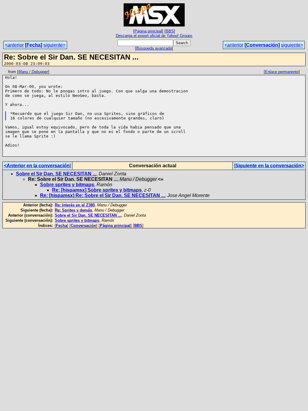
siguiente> (54, 45)
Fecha (33, 45)
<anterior (14, 45)
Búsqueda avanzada (154, 48)
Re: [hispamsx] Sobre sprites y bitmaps (97, 190)
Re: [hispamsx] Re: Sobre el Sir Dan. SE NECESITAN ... (102, 195)
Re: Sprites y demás (73, 210)
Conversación (262, 45)
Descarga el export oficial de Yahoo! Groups (154, 35)
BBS (170, 31)
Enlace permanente (282, 72)
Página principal (148, 31)
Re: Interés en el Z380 (75, 205)
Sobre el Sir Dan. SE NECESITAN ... (56, 173)
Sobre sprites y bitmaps (67, 184)
